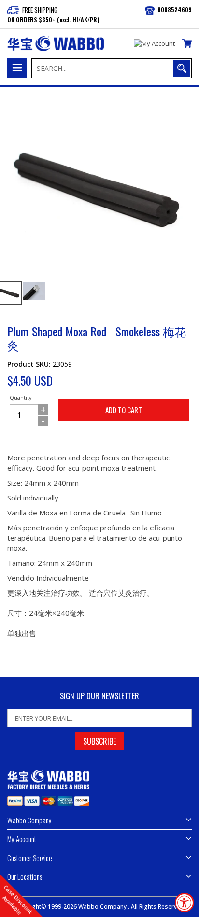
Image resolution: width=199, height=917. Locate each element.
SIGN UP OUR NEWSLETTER (99, 696)
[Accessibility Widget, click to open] (184, 902)
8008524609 (174, 9)
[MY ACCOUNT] (154, 44)
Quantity (21, 397)
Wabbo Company (103, 907)
